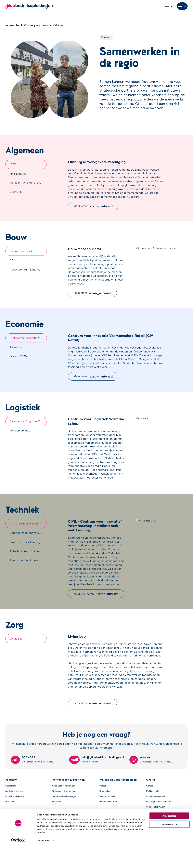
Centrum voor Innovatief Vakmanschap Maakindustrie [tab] (28, 532)
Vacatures (104, 786)
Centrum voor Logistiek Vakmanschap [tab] (28, 421)
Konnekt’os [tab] (16, 347)
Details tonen (43, 840)
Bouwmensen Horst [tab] (21, 251)
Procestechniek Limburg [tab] (25, 542)
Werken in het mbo (108, 801)
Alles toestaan (169, 816)
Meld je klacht (152, 791)
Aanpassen (167, 824)
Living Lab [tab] (16, 638)
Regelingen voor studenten (158, 801)
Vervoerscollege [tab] (20, 430)
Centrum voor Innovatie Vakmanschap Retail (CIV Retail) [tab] (28, 337)
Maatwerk (56, 801)
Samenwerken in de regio (64, 796)
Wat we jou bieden (107, 796)
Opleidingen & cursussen (63, 791)
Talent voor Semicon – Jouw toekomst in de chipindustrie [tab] (28, 560)
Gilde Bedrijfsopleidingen (63, 786)
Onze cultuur (105, 791)
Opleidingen (10, 786)
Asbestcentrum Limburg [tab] (25, 269)
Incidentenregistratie (155, 796)
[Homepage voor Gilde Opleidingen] (29, 6)
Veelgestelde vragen (155, 807)
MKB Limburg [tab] (18, 173)
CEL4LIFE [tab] (16, 191)
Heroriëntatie (11, 801)
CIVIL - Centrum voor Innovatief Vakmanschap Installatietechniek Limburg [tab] (28, 523)
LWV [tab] (13, 164)
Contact (149, 786)
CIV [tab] (12, 260)
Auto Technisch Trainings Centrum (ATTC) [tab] (28, 551)
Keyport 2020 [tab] (18, 356)
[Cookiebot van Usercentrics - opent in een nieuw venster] (18, 840)
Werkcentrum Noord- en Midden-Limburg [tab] (28, 182)
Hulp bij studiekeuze (14, 796)
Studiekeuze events (14, 791)
